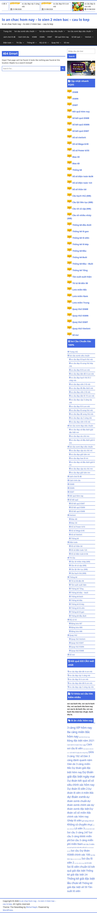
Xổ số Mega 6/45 (80, 144)
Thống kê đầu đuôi (81, 225)
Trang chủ (7, 31)
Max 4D (76, 163)
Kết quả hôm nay (62, 37)
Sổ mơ (66, 42)
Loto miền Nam (80, 296)
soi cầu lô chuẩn (77, 859)
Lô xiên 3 (79, 828)
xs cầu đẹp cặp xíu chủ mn (82, 469)
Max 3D (76, 157)
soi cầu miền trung (79, 863)
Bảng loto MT (76, 623)
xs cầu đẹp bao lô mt (79, 458)
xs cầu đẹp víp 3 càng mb (81, 418)
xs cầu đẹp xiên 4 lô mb (80, 422)
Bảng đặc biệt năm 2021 (80, 740)
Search (72, 56)
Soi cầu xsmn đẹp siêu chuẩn (51, 31)
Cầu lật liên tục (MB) (82, 202)
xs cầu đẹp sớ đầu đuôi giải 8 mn (82, 441)
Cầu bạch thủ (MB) (81, 195)
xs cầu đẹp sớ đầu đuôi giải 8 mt (82, 463)
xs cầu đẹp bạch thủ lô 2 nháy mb (80, 378)
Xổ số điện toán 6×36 (79, 554)
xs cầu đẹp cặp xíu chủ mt (81, 450)
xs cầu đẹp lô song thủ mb (82, 410)
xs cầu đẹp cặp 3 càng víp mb (80, 401)
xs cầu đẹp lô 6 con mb (80, 406)
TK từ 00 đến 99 (80, 283)
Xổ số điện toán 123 (82, 182)
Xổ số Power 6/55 (80, 150)
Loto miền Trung (80, 302)
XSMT (49, 37)
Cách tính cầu (23, 37)
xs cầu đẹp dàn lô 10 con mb (82, 396)
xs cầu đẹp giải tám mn (80, 472)
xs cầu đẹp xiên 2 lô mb (80, 392)
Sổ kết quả (76, 37)
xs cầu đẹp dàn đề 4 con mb (82, 374)
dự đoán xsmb (76, 797)
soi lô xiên (88, 863)
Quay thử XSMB (80, 309)
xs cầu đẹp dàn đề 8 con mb (81, 683)
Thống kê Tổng (80, 270)
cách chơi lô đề (9, 37)
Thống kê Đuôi (79, 257)
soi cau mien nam (90, 829)
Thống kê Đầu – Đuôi (82, 263)
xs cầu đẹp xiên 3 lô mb (80, 384)
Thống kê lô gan (80, 231)
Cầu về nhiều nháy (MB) (80, 561)
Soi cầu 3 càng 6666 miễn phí (79, 836)
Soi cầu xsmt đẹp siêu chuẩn (79, 31)
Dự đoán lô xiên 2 (77, 788)
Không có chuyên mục (80, 824)
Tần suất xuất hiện (82, 276)
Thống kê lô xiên (80, 238)
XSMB (34, 37)
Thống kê (30, 42)
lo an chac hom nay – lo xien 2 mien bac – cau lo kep (45, 19)
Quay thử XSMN (80, 315)
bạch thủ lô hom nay (84, 737)
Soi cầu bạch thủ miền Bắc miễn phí (77, 847)
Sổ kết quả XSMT (80, 131)
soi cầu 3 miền (88, 844)
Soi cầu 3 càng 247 (77, 832)
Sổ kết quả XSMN (80, 124)
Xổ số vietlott (79, 137)
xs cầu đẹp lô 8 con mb (80, 370)
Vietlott (88, 37)
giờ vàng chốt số (88, 821)
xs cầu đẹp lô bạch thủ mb (82, 359)
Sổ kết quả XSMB (80, 118)
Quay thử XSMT (80, 322)
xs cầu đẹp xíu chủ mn (80, 436)
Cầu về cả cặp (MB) (81, 208)
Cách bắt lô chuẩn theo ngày (76, 745)
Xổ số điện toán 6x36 (82, 176)
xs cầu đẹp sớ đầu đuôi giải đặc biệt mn (81, 430)
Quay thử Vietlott (81, 328)
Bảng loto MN (76, 627)
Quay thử (55, 42)
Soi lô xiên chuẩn (77, 866)
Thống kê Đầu (79, 251)
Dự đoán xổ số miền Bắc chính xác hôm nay (80, 812)
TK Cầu (19, 42)
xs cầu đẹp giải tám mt (80, 454)
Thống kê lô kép (80, 244)
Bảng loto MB (76, 631)
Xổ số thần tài (79, 189)
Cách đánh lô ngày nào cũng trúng (79, 752)
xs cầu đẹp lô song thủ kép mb (81, 364)
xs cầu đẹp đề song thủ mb (82, 414)
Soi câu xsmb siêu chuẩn (24, 31)
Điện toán (7, 42)
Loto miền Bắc (79, 289)
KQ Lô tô (43, 42)
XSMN (42, 37)
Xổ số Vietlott (76, 534)
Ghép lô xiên (74, 820)
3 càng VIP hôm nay (79, 727)
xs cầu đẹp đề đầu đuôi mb (82, 388)
